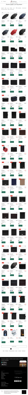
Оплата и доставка (3, 382)
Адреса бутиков (3, 375)
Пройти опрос (3, 378)
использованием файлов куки (7, 393)
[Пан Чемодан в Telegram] (15, 381)
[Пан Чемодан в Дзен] (18, 381)
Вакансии (2, 377)
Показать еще (14, 346)
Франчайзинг (3, 374)
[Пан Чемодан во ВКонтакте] (17, 381)
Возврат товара (3, 384)
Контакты (2, 376)
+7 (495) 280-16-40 (18, 377)
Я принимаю (18, 373)
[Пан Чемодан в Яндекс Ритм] (20, 381)
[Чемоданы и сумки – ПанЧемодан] (14, 1)
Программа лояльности (4, 385)
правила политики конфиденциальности (18, 373)
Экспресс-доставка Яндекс (4, 383)
